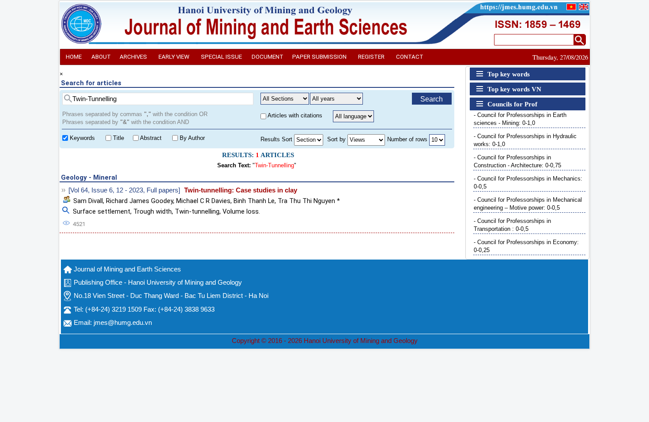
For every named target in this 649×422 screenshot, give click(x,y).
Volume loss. (241, 211)
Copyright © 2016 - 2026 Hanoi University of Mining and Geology (325, 340)
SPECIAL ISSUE (221, 56)
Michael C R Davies (203, 201)
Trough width (152, 211)
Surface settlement (101, 211)
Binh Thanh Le (254, 201)
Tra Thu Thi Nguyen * (309, 201)
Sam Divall (88, 201)
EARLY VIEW (173, 56)
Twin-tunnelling (197, 211)
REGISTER (371, 56)
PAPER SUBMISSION (319, 56)
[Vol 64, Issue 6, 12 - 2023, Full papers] (124, 190)
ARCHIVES (133, 56)
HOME (74, 56)
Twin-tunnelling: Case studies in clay (240, 190)
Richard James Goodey (139, 201)
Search (431, 99)
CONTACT (409, 56)
